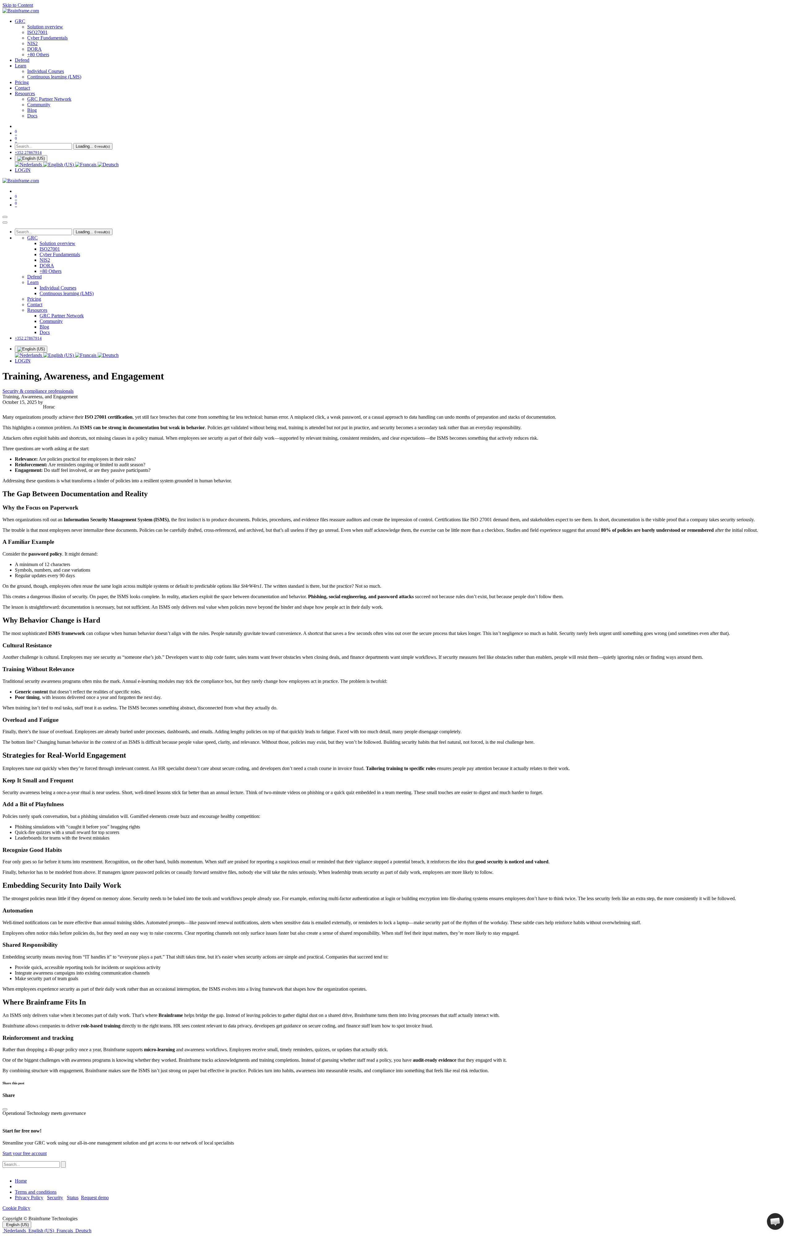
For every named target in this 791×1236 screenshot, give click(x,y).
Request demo (95, 1197)
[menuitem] (20, 21)
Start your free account (24, 1153)
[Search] (63, 1164)
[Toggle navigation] (4, 217)
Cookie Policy (16, 1208)
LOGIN (23, 170)
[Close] (4, 222)
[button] (775, 1221)
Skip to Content (17, 5)
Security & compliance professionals (38, 391)
